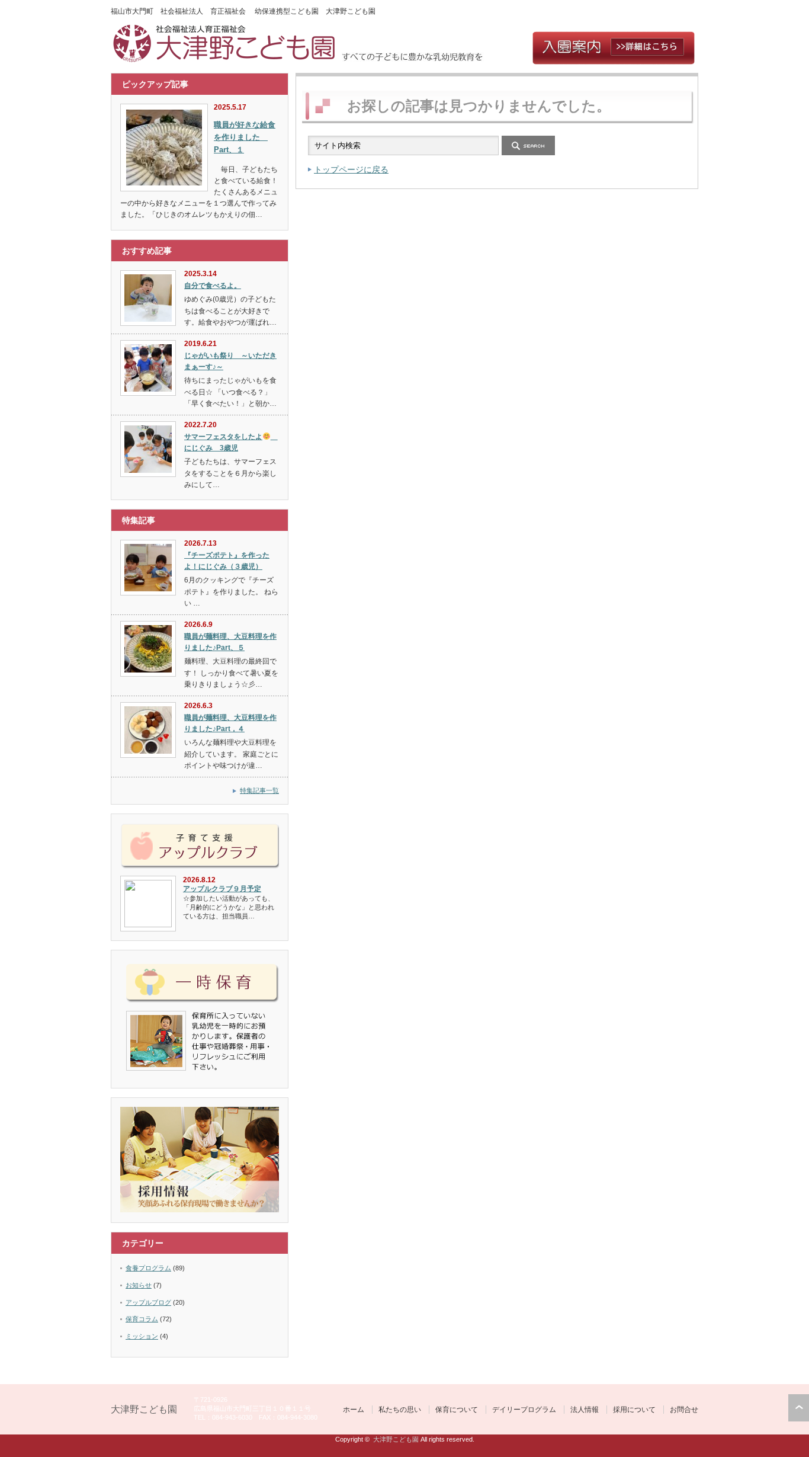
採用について (634, 1409)
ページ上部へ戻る (798, 1407)
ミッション (142, 1336)
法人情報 (584, 1409)
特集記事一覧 (259, 790)
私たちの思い (399, 1409)
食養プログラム (148, 1268)
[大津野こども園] (226, 59)
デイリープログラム (524, 1409)
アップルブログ (148, 1302)
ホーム (353, 1409)
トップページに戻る (351, 169)
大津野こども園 (144, 1409)
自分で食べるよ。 (212, 285)
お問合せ (684, 1409)
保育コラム (142, 1318)
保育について (456, 1409)
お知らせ (139, 1285)
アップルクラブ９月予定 (222, 889)
